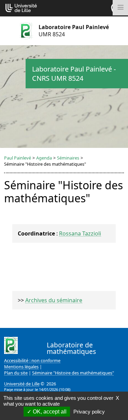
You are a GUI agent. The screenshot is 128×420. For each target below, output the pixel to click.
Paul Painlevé (17, 158)
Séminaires (68, 158)
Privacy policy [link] (89, 412)
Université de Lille (22, 384)
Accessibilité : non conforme (32, 360)
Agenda (44, 158)
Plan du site (16, 373)
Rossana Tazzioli (80, 233)
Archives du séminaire (53, 300)
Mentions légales (21, 367)
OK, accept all (49, 412)
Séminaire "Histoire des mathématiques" (73, 373)
